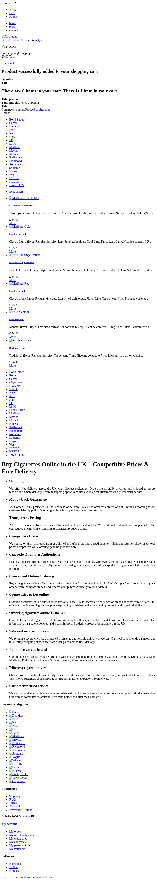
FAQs (12, 799)
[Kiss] (13, 725)
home (12, 23)
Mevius (13, 150)
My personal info (19, 845)
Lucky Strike (17, 410)
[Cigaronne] (17, 781)
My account (9, 824)
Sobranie (14, 167)
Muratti (13, 154)
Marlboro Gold (17, 234)
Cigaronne (15, 382)
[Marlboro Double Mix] (24, 198)
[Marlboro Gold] (19, 226)
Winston (14, 178)
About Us (15, 806)
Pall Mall (14, 423)
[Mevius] (15, 739)
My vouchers (17, 848)
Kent (12, 133)
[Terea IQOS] (18, 777)
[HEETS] (15, 763)
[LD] (12, 729)
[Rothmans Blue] (20, 340)
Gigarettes (25, 816)
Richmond (15, 161)
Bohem (13, 375)
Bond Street (16, 119)
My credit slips (18, 838)
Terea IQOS (16, 185)
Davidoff (14, 126)
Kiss (12, 136)
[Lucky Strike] (18, 774)
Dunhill (13, 389)
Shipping (14, 796)
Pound (13, 16)
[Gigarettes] (9, 36)
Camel (13, 123)
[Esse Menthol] (19, 312)
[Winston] (15, 760)
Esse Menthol (16, 319)
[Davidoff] (16, 715)
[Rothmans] (17, 750)
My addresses (17, 842)
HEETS (14, 181)
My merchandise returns (23, 835)
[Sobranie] (16, 753)
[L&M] (14, 732)
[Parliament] (17, 743)
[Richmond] (17, 746)
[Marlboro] (16, 736)
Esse (12, 129)
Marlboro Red (17, 291)
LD (11, 140)
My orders (15, 831)
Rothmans (15, 164)
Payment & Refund (21, 809)
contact (13, 30)
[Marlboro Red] (19, 283)
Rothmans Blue (17, 348)
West (12, 174)
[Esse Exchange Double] (24, 255)
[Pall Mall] (16, 770)
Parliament (15, 157)
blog (12, 26)
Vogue (13, 171)
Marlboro (14, 147)
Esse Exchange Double (21, 262)
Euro (12, 13)
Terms (13, 803)
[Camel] (14, 712)
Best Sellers (16, 191)
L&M (12, 143)
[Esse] (13, 719)
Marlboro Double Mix (21, 205)
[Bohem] (15, 767)
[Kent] (13, 722)
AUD (12, 9)
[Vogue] (14, 757)
